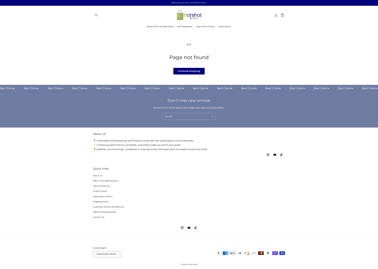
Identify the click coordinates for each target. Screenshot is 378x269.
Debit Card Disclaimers (104, 212)
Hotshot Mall (192, 264)
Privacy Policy (100, 191)
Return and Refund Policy (106, 181)
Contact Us (99, 217)
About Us (97, 176)
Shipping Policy (101, 202)
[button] (96, 15)
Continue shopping (189, 71)
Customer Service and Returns (108, 207)
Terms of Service (101, 186)
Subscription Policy (103, 197)
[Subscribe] (212, 116)
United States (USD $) (106, 254)
